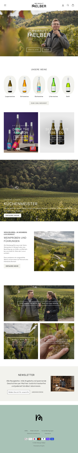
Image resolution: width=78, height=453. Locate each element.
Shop (46, 50)
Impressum (48, 433)
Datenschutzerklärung (33, 433)
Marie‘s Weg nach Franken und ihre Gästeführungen (21, 341)
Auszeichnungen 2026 (57, 341)
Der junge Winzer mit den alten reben (39, 303)
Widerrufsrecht (34, 430)
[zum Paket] (21, 132)
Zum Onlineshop (39, 103)
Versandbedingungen (47, 430)
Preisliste (33, 50)
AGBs (26, 430)
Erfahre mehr (12, 215)
